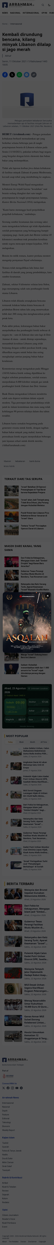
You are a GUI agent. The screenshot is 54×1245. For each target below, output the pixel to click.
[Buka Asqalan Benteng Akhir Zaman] (27, 622)
